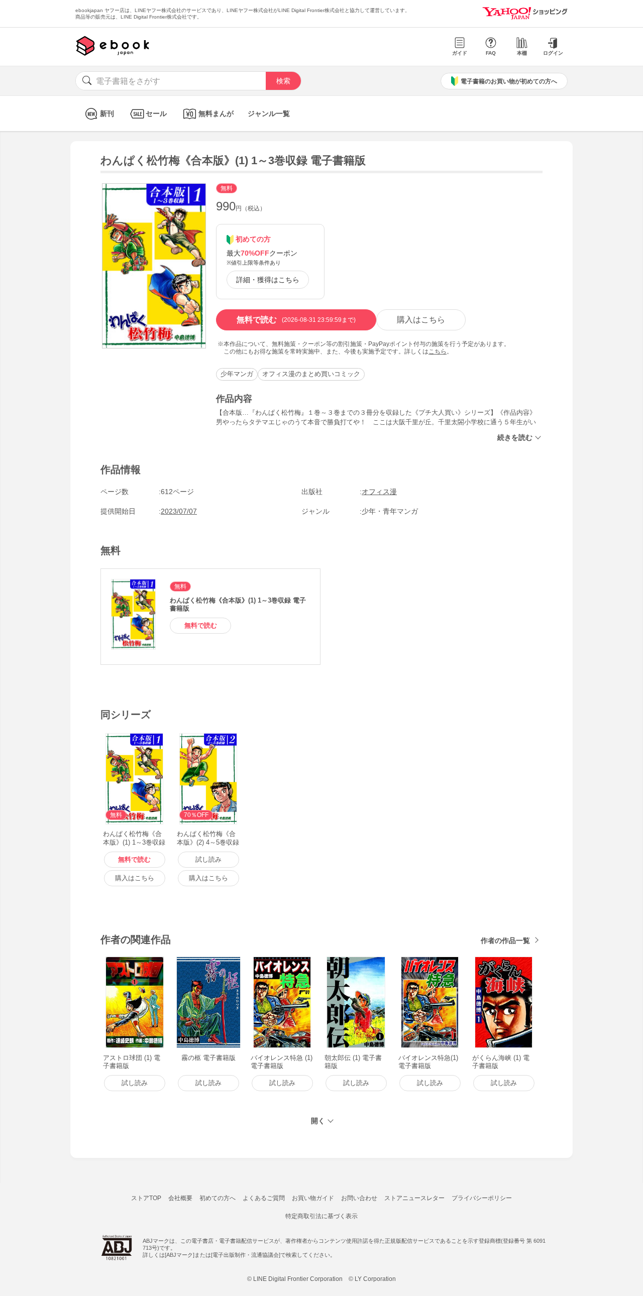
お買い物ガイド (313, 1198)
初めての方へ (217, 1198)
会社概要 (180, 1198)
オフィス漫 (379, 492)
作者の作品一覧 (505, 940)
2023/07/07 (179, 511)
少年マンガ (237, 374)
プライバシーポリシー (482, 1198)
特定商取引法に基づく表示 (321, 1216)
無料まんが (216, 113)
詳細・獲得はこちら (267, 280)
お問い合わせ (359, 1198)
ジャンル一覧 (269, 113)
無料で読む (296, 319)
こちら (437, 351)
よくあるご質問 (264, 1198)
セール (156, 113)
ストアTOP (146, 1198)
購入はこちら (421, 319)
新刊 (107, 113)
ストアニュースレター (414, 1198)
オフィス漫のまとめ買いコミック (311, 374)
